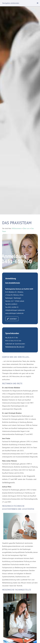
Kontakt (13, 319)
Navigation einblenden (10, 3)
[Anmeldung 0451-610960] (20, 251)
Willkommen (16, 228)
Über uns (26, 228)
